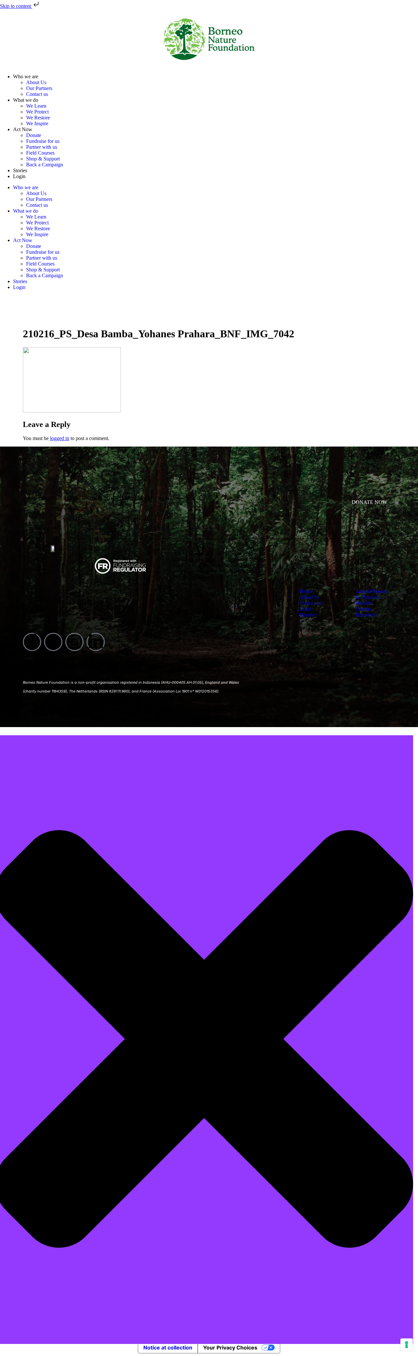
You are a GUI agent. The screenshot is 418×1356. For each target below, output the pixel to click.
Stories (20, 170)
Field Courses (40, 153)
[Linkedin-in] (96, 642)
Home (306, 556)
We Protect (37, 111)
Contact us (37, 94)
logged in (59, 438)
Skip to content (16, 6)
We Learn (36, 106)
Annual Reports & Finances (372, 559)
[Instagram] (74, 642)
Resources (366, 580)
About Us (36, 82)
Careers (363, 574)
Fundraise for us (42, 141)
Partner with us (41, 147)
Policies (364, 568)
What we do (25, 100)
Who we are (25, 76)
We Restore (38, 117)
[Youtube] (53, 642)
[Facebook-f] (32, 642)
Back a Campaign (44, 164)
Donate (33, 135)
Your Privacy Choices (230, 1347)
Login (19, 176)
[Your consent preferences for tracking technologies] (406, 1344)
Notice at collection (167, 1347)
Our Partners (39, 88)
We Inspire (37, 123)
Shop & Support (43, 158)
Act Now (22, 129)
